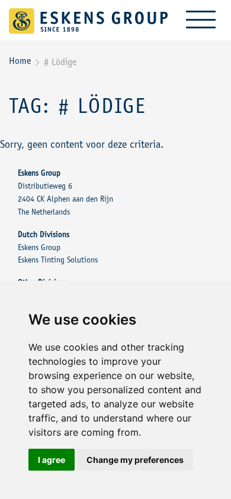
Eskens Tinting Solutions (58, 261)
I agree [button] (51, 460)
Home (20, 61)
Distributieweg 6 (45, 187)
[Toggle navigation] (201, 19)
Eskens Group (39, 248)
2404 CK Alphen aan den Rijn (65, 200)
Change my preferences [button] (135, 460)
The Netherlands (44, 213)
